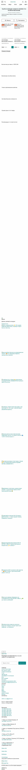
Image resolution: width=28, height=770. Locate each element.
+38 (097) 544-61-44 (6, 735)
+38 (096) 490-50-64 (7, 715)
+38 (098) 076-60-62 (7, 744)
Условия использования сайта (9, 681)
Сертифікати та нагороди (8, 675)
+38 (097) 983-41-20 (6, 711)
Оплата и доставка (6, 669)
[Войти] (23, 2)
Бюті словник (5, 678)
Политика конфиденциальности (9, 682)
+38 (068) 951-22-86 (6, 714)
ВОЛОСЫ (3, 4)
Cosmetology (5, 757)
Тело (3, 687)
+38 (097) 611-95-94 (6, 725)
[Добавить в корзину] (12, 47)
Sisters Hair (4, 748)
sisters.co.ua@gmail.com (7, 698)
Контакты (4, 679)
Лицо (3, 686)
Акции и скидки (5, 693)
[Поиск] (5, 2)
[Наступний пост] (5, 652)
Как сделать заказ (6, 670)
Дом (3, 689)
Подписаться (5, 323)
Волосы (3, 685)
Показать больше (6, 51)
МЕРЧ (26, 4)
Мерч (3, 690)
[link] (26, 2)
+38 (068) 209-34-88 (6, 739)
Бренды (3, 694)
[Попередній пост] (3, 652)
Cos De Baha (4, 38)
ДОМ (20, 4)
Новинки (4, 691)
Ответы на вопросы (6, 671)
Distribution (4, 754)
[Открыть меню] (2, 2)
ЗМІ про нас (4, 674)
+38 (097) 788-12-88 (6, 710)
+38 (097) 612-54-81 (6, 708)
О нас (3, 673)
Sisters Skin (4, 751)
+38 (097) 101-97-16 (6, 731)
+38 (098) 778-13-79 (6, 721)
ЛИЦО (9, 4)
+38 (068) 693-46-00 (7, 712)
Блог (3, 677)
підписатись (22, 663)
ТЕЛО (15, 4)
